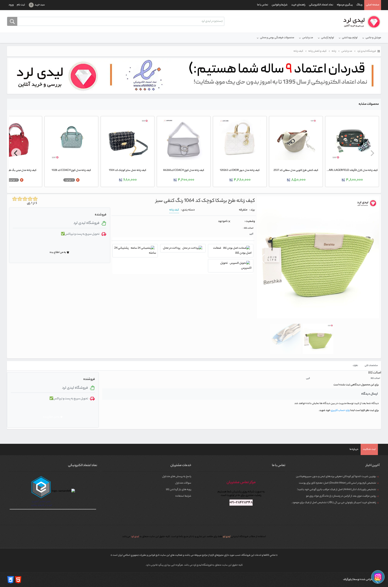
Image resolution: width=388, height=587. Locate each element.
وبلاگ (359, 5)
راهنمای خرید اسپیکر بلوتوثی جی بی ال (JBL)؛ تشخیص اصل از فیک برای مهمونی (333, 502)
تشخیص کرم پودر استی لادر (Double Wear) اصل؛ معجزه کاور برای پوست (337, 483)
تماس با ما (262, 5)
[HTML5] (18, 579)
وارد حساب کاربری (340, 410)
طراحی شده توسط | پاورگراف (358, 579)
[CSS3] (10, 579)
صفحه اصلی (372, 5)
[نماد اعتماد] (194, 76)
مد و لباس (307, 38)
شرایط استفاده (183, 496)
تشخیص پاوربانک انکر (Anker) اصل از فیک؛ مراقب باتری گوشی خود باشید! (336, 489)
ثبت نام (21, 5)
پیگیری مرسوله (345, 5)
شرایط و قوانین (280, 5)
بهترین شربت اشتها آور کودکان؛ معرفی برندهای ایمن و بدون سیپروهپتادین (336, 476)
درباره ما (354, 449)
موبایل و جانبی (373, 38)
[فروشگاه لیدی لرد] (360, 22)
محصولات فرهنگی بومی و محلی (277, 38)
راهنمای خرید (298, 5)
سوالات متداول (183, 483)
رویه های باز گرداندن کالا (178, 489)
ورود (11, 5)
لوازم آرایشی (327, 38)
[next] (16, 153)
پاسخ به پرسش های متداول (176, 476)
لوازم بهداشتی (349, 38)
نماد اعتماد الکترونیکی (321, 5)
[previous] (372, 153)
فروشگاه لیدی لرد (202, 565)
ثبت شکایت (369, 449)
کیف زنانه (174, 210)
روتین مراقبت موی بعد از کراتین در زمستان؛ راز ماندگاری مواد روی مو (341, 496)
